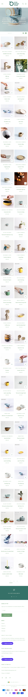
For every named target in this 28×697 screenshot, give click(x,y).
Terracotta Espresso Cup (7, 234)
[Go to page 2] (17, 581)
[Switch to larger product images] (23, 33)
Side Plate (21, 121)
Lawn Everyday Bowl (20, 325)
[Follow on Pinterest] (10, 678)
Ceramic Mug (21, 144)
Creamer (7, 370)
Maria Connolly (21, 300)
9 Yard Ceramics (7, 74)
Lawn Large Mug (7, 393)
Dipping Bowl (7, 166)
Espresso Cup (21, 347)
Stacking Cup (7, 483)
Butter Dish (7, 99)
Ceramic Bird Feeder (20, 76)
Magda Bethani (7, 300)
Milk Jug (7, 76)
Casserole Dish (7, 212)
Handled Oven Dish (7, 53)
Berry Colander (7, 144)
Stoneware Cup (7, 347)
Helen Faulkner (21, 209)
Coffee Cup (7, 325)
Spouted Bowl (7, 438)
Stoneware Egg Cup (21, 189)
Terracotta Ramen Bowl (7, 506)
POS (17, 685)
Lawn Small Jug (21, 279)
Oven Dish (7, 189)
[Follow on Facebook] (2, 678)
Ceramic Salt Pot (21, 370)
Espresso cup (21, 415)
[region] (14, 591)
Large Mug (20, 257)
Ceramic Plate (21, 166)
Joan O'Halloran (21, 549)
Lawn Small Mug (7, 460)
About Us (3, 625)
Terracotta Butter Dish (21, 528)
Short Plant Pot (7, 528)
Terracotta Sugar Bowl (21, 393)
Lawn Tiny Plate (20, 460)
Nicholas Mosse (21, 96)
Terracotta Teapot (7, 279)
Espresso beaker (20, 438)
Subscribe (7, 615)
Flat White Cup (7, 121)
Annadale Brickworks (7, 209)
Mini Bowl (21, 573)
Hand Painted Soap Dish (20, 302)
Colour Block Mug (21, 53)
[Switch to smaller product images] (26, 33)
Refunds (3, 630)
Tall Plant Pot (21, 506)
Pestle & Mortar (7, 257)
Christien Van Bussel (20, 51)
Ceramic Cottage (20, 551)
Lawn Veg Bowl (21, 99)
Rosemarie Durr (21, 74)
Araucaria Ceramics (7, 51)
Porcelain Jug (21, 483)
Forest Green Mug (7, 302)
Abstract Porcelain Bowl (7, 415)
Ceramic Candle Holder (7, 573)
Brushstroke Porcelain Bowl (7, 551)
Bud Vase (21, 234)
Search (2, 623)
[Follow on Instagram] (6, 678)
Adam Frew (7, 119)
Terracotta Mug (20, 212)
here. (2, 656)
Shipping (3, 628)
